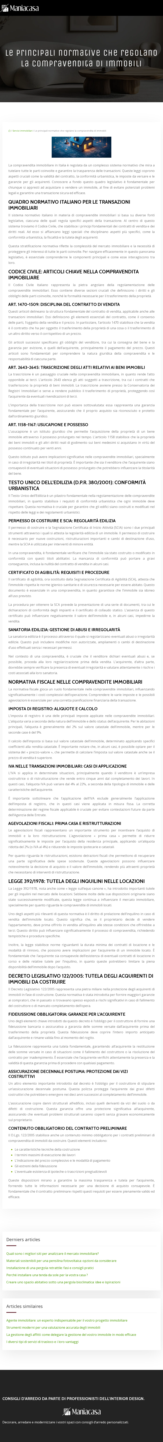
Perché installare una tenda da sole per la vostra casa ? (47, 1275)
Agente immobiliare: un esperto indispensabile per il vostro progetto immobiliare (66, 1320)
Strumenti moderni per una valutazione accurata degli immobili (53, 1327)
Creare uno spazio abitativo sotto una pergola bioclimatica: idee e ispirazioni (63, 1282)
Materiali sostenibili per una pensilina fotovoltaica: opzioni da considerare (61, 1261)
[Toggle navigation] (158, 8)
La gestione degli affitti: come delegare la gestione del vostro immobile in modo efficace (71, 1334)
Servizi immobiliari (23, 130)
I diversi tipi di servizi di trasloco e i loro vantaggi (42, 1342)
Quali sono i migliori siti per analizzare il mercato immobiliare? (52, 1253)
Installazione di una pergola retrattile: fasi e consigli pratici (50, 1268)
